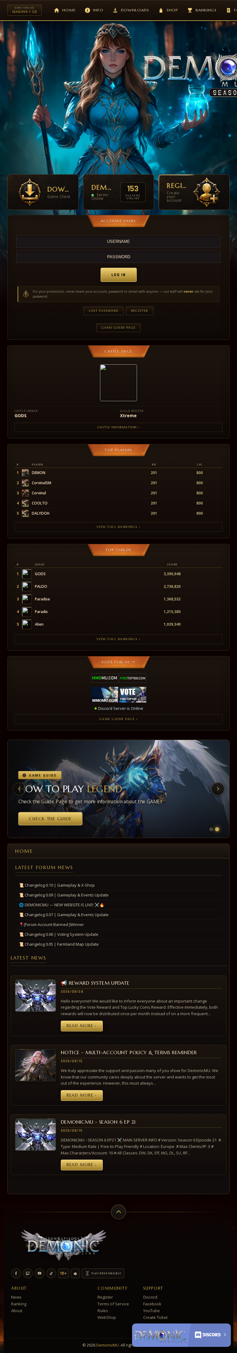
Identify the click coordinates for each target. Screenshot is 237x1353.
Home (69, 10)
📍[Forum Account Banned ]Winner (51, 924)
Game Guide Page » (118, 719)
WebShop (107, 1317)
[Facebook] (16, 1273)
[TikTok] (51, 1273)
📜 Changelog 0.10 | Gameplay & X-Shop (57, 885)
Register (139, 311)
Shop (172, 10)
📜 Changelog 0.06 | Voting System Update (58, 934)
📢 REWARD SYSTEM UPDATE (95, 983)
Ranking (18, 1304)
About (16, 1310)
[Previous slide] (19, 788)
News (16, 1297)
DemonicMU (107, 1345)
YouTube (151, 1310)
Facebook (152, 1304)
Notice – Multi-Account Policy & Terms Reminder (129, 1052)
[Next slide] (217, 788)
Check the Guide (49, 818)
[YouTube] (39, 1273)
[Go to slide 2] (217, 829)
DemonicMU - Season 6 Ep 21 (98, 1122)
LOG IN (118, 275)
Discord (150, 1297)
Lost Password (103, 311)
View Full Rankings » (119, 527)
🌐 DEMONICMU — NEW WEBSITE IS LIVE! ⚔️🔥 (61, 905)
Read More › (82, 1025)
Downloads (135, 10)
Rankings (206, 10)
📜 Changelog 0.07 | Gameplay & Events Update (64, 914)
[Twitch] (28, 1273)
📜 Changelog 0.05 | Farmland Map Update (59, 944)
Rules (103, 1310)
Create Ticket (155, 1317)
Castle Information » (118, 427)
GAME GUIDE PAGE (118, 328)
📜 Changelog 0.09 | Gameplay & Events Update (64, 895)
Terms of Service (113, 1304)
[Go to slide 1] (211, 829)
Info (98, 10)
